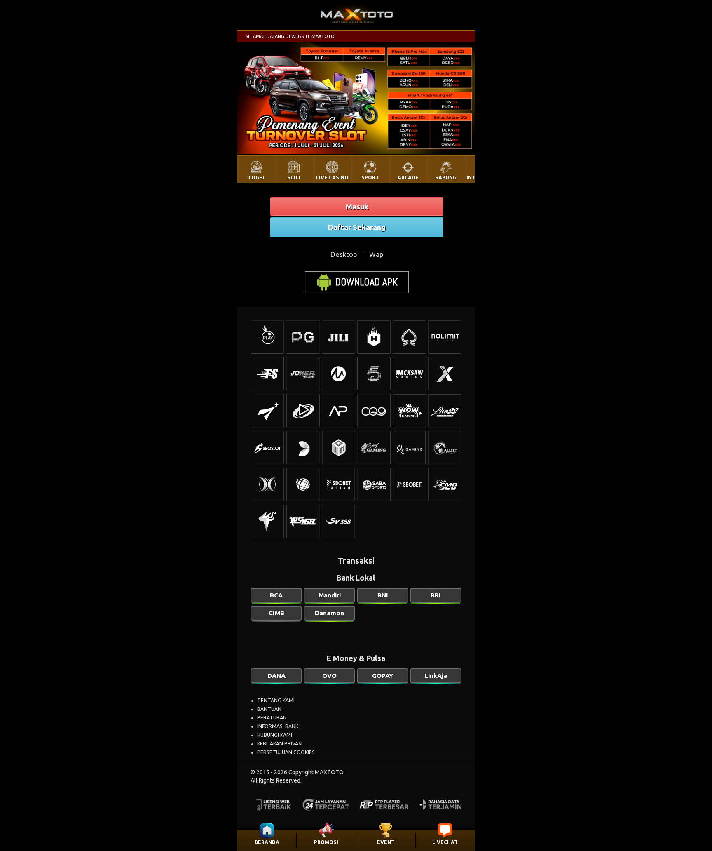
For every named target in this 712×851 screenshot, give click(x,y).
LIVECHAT (445, 842)
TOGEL (256, 177)
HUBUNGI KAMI (274, 735)
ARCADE (408, 177)
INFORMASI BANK (277, 726)
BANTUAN (269, 709)
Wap (376, 254)
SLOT (294, 177)
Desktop (343, 254)
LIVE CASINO (332, 177)
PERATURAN (272, 717)
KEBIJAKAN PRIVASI (279, 743)
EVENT (386, 842)
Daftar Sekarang (357, 227)
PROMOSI (326, 842)
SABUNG (446, 177)
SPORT (370, 177)
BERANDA (267, 842)
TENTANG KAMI (276, 700)
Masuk (357, 206)
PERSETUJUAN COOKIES (286, 752)
